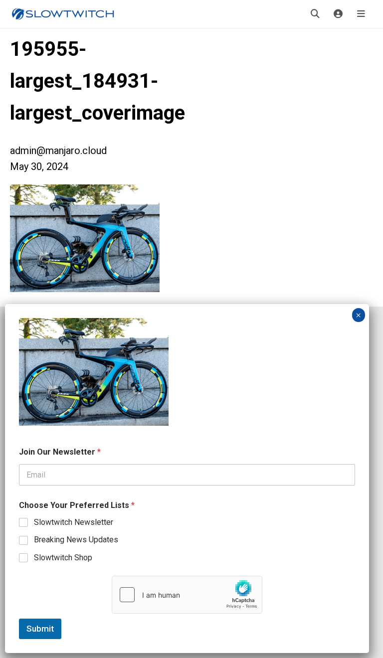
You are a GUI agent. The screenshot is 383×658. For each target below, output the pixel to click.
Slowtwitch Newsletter (73, 522)
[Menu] (361, 14)
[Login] (338, 14)
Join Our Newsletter (60, 452)
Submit (40, 629)
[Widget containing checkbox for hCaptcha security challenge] (187, 595)
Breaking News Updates (76, 539)
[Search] (315, 14)
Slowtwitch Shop (63, 557)
